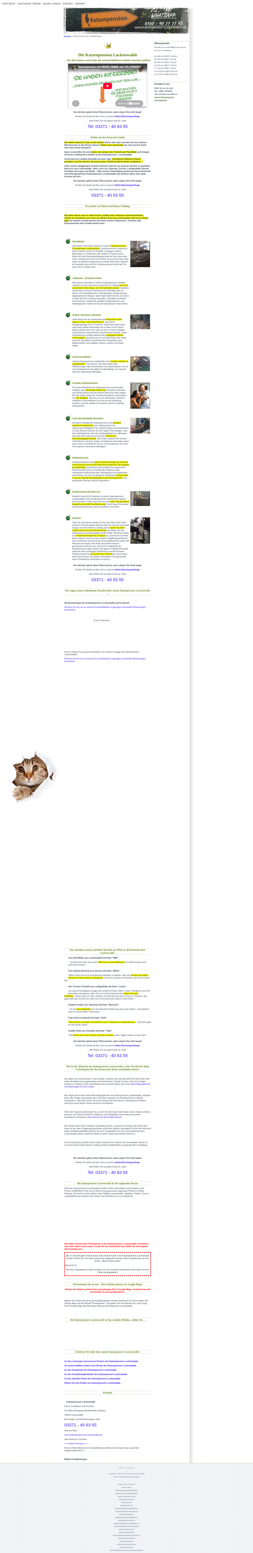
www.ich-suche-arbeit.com (126, 1499)
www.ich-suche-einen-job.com (126, 1496)
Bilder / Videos (51, 4)
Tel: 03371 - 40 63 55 (108, 126)
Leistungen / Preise (29, 4)
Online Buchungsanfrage (127, 116)
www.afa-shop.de (126, 1502)
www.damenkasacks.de (127, 1541)
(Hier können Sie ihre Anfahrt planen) (104, 1117)
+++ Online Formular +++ (76, 1443)
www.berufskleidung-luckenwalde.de (126, 1511)
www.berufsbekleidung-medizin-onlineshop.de (126, 1535)
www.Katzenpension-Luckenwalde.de (160, 27)
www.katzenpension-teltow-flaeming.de (126, 1493)
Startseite (8, 4)
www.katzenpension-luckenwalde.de (126, 1490)
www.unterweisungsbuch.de (126, 1520)
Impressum (130, 1468)
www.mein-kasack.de (126, 1505)
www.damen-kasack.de (126, 1547)
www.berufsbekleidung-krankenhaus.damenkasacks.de (126, 1550)
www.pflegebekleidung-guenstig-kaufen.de (126, 1523)
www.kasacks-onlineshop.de (126, 1538)
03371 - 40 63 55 (107, 195)
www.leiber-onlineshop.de (126, 1532)
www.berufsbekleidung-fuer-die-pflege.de (126, 1526)
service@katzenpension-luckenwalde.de (83, 1435)
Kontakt (68, 4)
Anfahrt (80, 4)
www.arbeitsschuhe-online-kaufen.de (126, 1517)
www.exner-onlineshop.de (126, 1529)
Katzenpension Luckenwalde (130, 1476)
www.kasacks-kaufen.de (126, 1514)
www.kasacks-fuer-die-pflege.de (126, 1544)
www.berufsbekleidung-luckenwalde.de (126, 1508)
